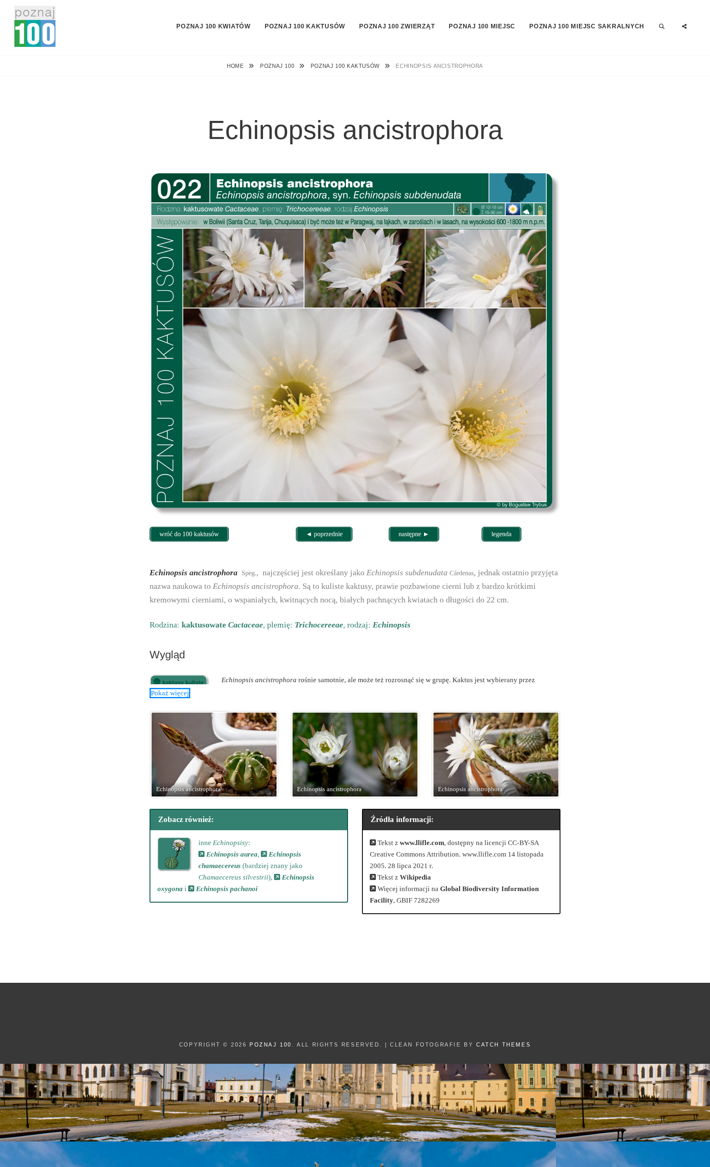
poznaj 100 (278, 66)
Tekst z (403, 877)
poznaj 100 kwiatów (213, 26)
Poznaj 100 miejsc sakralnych (586, 26)
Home (236, 66)
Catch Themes (503, 1045)
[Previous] (167, 755)
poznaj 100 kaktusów (305, 26)
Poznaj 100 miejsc (482, 26)
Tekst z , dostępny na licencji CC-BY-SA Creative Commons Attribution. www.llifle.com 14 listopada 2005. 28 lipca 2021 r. (457, 854)
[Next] (543, 755)
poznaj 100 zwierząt (397, 26)
